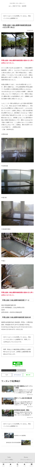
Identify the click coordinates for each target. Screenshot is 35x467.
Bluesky (26, 457)
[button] (31, 301)
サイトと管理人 (9, 459)
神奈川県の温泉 (21, 370)
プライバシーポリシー (26, 459)
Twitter (9, 457)
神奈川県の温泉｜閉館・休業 (9, 370)
